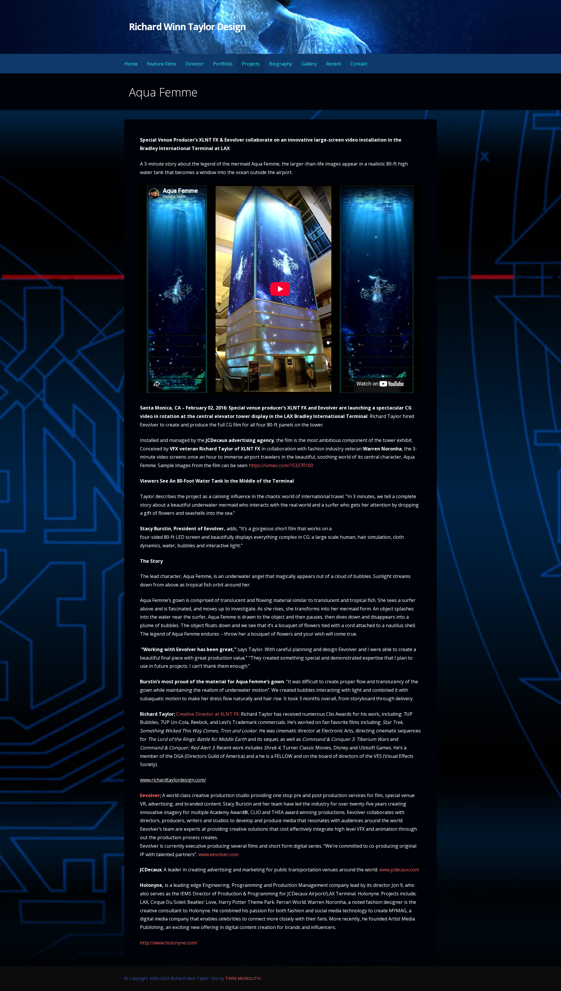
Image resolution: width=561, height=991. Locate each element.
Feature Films (161, 64)
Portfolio (223, 64)
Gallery (309, 64)
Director (195, 64)
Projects (251, 64)
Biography (280, 64)
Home (131, 64)
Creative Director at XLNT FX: (208, 714)
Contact (358, 64)
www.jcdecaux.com (399, 869)
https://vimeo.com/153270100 (281, 465)
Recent (333, 64)
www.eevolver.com (218, 854)
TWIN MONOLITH (243, 978)
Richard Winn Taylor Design (187, 26)
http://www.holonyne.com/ (169, 943)
